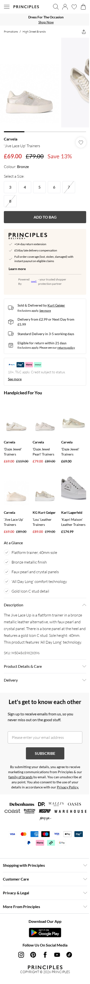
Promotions (11, 31)
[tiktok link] (67, 968)
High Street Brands (34, 31)
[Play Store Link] (43, 946)
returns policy (66, 344)
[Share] (80, 31)
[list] (43, 20)
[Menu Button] (7, 7)
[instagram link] (19, 968)
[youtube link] (55, 968)
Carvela (10, 135)
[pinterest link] (31, 968)
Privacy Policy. (43, 800)
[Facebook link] (43, 968)
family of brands (33, 785)
